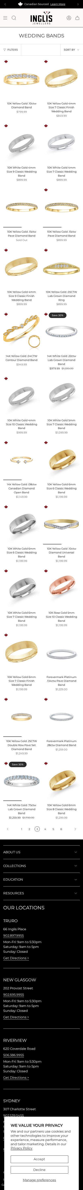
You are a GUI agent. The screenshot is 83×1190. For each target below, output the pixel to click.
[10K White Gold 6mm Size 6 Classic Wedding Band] (21, 524)
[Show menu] (5, 17)
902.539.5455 (13, 1115)
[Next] (78, 4)
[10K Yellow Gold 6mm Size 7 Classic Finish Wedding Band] (21, 652)
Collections (14, 866)
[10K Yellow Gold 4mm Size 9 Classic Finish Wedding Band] (21, 267)
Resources (13, 893)
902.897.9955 (13, 935)
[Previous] (5, 4)
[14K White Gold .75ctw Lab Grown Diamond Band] (21, 781)
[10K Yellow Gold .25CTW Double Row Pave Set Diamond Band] (21, 717)
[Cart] (77, 17)
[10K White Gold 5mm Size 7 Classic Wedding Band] (61, 396)
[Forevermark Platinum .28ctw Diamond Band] (61, 717)
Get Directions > (16, 958)
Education (13, 879)
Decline (39, 1170)
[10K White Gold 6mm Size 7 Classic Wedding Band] (21, 588)
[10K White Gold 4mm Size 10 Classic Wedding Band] (21, 396)
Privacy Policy (21, 1148)
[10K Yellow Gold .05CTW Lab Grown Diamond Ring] (61, 267)
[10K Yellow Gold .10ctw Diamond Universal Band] (61, 524)
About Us (11, 852)
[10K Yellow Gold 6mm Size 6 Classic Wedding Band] (61, 460)
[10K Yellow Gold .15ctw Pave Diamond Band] (21, 207)
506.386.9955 (13, 1055)
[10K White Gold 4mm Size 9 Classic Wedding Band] (21, 143)
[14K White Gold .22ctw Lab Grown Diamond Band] (61, 332)
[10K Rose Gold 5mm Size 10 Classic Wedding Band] (61, 588)
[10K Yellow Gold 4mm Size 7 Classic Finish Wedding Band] (61, 79)
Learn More (57, 4)
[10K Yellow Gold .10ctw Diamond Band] (21, 79)
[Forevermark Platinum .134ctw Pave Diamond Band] (61, 652)
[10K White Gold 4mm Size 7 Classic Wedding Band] (61, 143)
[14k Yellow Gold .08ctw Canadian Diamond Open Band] (21, 460)
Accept (39, 1159)
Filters (12, 49)
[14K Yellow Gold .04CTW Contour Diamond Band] (21, 332)
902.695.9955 (13, 995)
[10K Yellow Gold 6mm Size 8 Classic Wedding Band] (61, 781)
